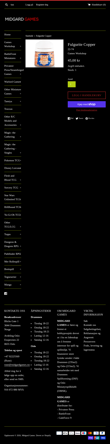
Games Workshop (12, 44)
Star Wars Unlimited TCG (12, 197)
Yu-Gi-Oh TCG (12, 214)
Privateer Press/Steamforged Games (12, 70)
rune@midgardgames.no (17, 364)
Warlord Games (12, 81)
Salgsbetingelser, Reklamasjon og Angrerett (92, 333)
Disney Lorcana (12, 168)
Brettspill (12, 269)
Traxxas (8, 108)
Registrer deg (42, 4)
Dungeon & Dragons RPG (12, 244)
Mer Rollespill (12, 261)
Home (7, 34)
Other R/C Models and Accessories (12, 120)
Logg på (29, 4)
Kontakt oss (90, 325)
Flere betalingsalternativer (86, 110)
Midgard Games (28, 435)
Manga (12, 284)
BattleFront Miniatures (12, 56)
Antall (70, 79)
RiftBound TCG (12, 207)
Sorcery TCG (12, 187)
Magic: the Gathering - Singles (12, 148)
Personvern (89, 341)
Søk (86, 321)
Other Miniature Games (12, 91)
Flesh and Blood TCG (12, 177)
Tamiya (12, 101)
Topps (12, 234)
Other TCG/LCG (12, 224)
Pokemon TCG (12, 160)
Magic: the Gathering (12, 134)
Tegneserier (12, 276)
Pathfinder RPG (12, 253)
